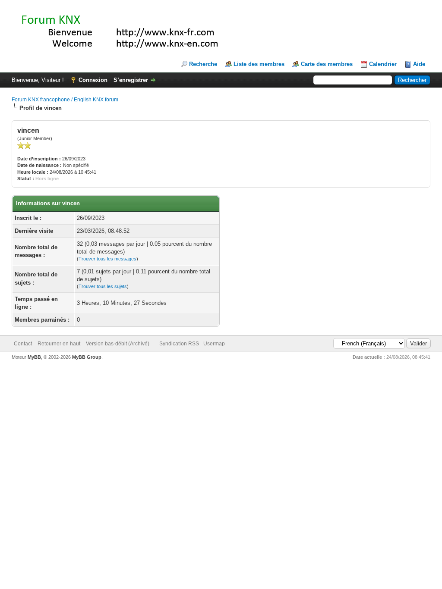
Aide (419, 64)
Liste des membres (259, 64)
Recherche (203, 64)
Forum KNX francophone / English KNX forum (65, 100)
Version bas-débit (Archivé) (117, 344)
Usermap (214, 344)
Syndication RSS (179, 344)
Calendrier (383, 64)
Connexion (93, 80)
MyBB (34, 357)
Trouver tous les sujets (103, 286)
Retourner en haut (59, 344)
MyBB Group (86, 357)
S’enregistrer (131, 80)
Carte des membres (327, 64)
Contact (23, 344)
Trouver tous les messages (107, 258)
